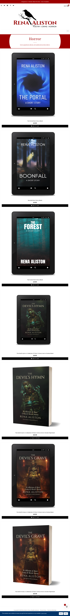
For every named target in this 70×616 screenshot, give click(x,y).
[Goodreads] (7, 5)
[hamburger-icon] (67, 31)
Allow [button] (66, 613)
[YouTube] (13, 5)
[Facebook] (10, 5)
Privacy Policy (43, 610)
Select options (36, 438)
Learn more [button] (44, 613)
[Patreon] (4, 5)
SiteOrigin (54, 610)
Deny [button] (61, 613)
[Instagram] (1, 5)
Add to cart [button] (36, 126)
